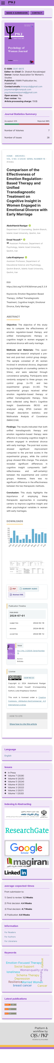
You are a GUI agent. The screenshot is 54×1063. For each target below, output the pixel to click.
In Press (11, 772)
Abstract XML (18, 595)
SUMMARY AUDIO (30, 589)
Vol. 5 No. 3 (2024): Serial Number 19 (26, 159)
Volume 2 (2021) (15, 790)
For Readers (10, 932)
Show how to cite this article (23, 724)
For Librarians (10, 941)
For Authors (10, 937)
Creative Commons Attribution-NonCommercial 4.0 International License (27, 701)
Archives (20, 156)
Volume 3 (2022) (15, 787)
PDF (14, 589)
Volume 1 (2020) (15, 793)
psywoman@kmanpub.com (17, 89)
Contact (37, 13)
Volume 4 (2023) (15, 784)
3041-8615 (18, 68)
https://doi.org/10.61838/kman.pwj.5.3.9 (27, 286)
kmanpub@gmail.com (31, 86)
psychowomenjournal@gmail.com (20, 92)
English (7, 755)
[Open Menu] (3, 3)
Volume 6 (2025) (15, 778)
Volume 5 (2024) (15, 781)
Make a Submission (17, 13)
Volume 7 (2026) (15, 775)
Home (10, 156)
